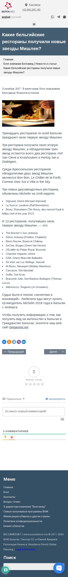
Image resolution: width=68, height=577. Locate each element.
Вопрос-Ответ (11, 501)
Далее (53, 351)
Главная (8, 487)
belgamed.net (18, 327)
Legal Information (25, 549)
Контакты (34, 4)
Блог (6, 492)
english (6, 17)
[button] (34, 24)
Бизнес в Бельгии (13, 526)
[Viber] (19, 342)
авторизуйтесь (56, 398)
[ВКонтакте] (4, 342)
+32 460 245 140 (31, 9)
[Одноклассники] (9, 342)
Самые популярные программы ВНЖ (25, 511)
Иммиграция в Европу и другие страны (26, 516)
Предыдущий (16, 351)
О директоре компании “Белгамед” (24, 506)
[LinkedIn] (24, 342)
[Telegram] (14, 342)
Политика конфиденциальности (22, 521)
